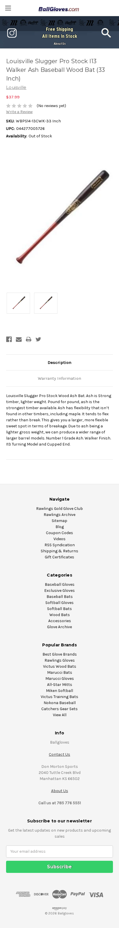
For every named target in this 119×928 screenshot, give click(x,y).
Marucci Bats (59, 672)
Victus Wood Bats (59, 666)
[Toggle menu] (8, 8)
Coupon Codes (59, 532)
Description (59, 362)
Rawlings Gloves (59, 660)
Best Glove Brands (59, 654)
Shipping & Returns (59, 551)
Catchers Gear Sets (59, 708)
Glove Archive (59, 626)
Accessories (59, 620)
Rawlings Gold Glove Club (59, 508)
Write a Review (19, 111)
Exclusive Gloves (59, 590)
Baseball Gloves (60, 584)
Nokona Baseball (60, 702)
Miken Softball (59, 690)
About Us (60, 43)
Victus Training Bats (59, 696)
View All (59, 714)
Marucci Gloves (59, 678)
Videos (59, 538)
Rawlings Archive (59, 514)
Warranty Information (59, 378)
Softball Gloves (59, 602)
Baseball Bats (60, 596)
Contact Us (59, 754)
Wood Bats (59, 614)
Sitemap (59, 520)
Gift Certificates (59, 557)
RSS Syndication (59, 544)
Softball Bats (59, 608)
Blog (59, 526)
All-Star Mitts (59, 684)
